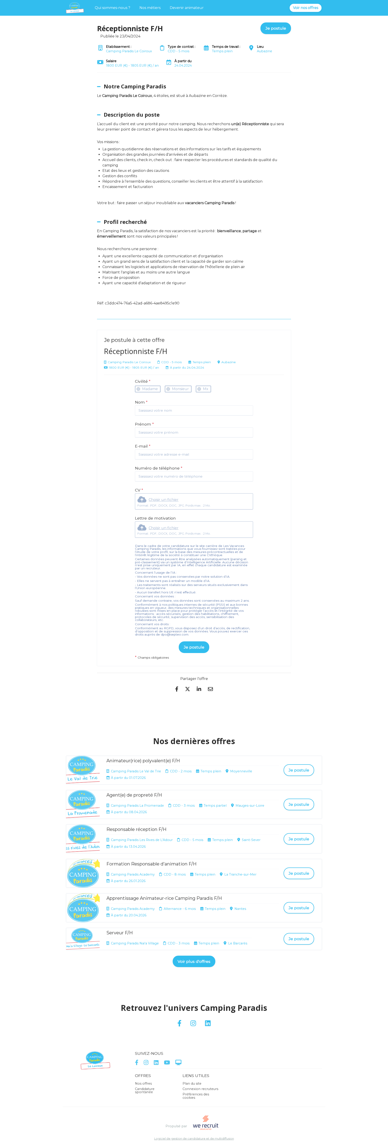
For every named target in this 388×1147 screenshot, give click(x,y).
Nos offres (143, 1083)
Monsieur (180, 389)
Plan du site (192, 1083)
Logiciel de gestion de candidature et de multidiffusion (194, 1138)
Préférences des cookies (196, 1095)
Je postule (194, 647)
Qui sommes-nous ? (112, 8)
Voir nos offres (305, 8)
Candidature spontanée (144, 1090)
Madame (150, 389)
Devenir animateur (187, 8)
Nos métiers (150, 8)
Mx (205, 389)
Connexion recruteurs (200, 1089)
